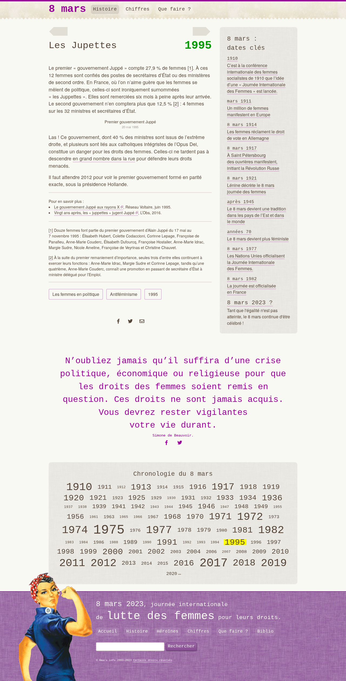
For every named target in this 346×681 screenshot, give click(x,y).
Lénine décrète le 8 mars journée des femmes (250, 185)
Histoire (105, 9)
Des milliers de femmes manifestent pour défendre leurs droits (202, 32)
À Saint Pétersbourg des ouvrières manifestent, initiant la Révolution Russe (253, 158)
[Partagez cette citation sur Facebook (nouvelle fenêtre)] (166, 443)
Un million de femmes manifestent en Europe (248, 108)
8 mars (67, 9)
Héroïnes (167, 631)
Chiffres (137, 9)
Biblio (265, 631)
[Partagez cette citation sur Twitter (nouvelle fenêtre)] (180, 443)
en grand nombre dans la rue (104, 158)
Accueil (107, 631)
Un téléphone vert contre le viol (58, 32)
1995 (198, 45)
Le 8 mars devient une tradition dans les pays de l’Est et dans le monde (256, 212)
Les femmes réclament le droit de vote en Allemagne (255, 132)
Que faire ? (174, 9)
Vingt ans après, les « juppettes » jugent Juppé (94, 212)
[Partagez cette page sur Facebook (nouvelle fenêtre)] (118, 321)
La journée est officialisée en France (251, 286)
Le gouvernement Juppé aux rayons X (86, 207)
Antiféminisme (123, 294)
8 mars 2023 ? (250, 303)
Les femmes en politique (75, 294)
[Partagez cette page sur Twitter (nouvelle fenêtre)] (130, 321)
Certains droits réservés (152, 660)
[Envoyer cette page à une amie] (142, 321)
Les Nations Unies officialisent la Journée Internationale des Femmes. (256, 259)
